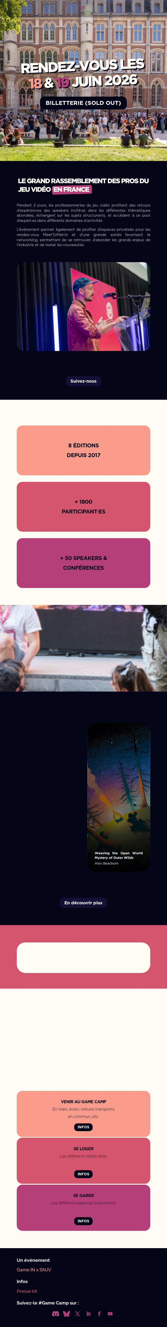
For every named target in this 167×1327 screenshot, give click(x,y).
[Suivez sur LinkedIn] (88, 1313)
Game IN (26, 1269)
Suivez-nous (83, 381)
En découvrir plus (83, 902)
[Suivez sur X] (77, 1313)
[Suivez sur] (55, 1313)
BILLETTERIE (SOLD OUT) (83, 102)
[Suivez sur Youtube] (110, 1313)
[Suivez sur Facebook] (99, 1313)
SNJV (45, 1269)
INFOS (83, 1127)
